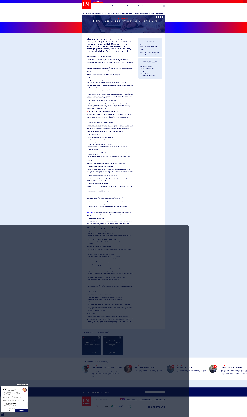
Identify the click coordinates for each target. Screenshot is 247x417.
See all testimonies (102, 361)
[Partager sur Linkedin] (160, 17)
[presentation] (164, 361)
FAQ (96, 399)
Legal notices (104, 399)
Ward (122, 399)
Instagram (151, 407)
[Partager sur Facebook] (162, 17)
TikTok (157, 407)
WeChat (162, 407)
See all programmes (103, 332)
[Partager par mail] (156, 17)
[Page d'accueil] (86, 4)
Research (164, 6)
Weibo (164, 407)
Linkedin (154, 407)
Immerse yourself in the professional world (112, 13)
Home (83, 13)
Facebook (149, 407)
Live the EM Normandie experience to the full (94, 13)
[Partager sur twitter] (158, 17)
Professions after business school (128, 13)
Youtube (159, 407)
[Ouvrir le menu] (245, 1)
